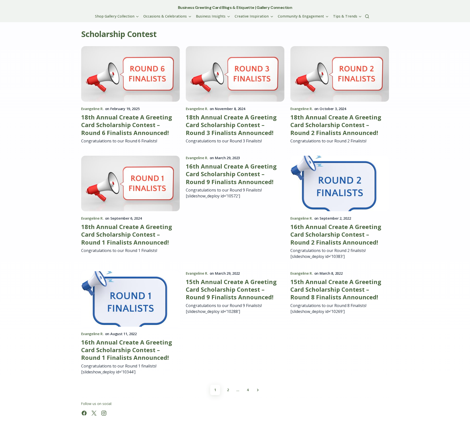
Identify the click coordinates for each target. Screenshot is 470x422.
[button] (367, 16)
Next (258, 390)
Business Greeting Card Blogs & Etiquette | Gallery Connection (235, 7)
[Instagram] (104, 413)
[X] (94, 413)
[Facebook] (84, 413)
